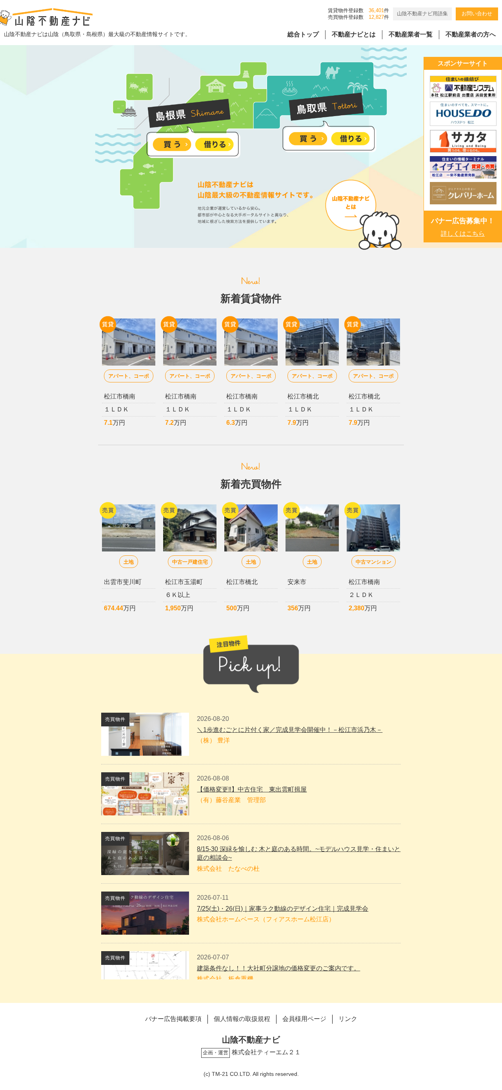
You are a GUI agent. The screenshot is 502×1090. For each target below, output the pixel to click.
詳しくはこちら (463, 233)
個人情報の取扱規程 (242, 1018)
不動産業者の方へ (471, 34)
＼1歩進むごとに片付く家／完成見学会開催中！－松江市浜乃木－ (289, 729)
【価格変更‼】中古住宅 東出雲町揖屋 (252, 789)
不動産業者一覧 (411, 34)
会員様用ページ (304, 1018)
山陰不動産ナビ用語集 (422, 13)
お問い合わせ (477, 13)
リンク (347, 1018)
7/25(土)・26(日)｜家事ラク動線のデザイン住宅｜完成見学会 (282, 908)
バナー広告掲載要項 (173, 1018)
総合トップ (303, 34)
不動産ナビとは (354, 34)
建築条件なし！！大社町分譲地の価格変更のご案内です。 (278, 968)
